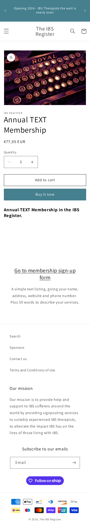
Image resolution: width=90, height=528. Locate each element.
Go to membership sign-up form (45, 273)
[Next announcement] (84, 10)
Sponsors (17, 347)
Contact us (18, 358)
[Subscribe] (74, 463)
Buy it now (45, 194)
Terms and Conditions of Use (32, 370)
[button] (6, 31)
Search (15, 336)
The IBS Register (50, 519)
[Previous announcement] (5, 10)
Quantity (10, 152)
